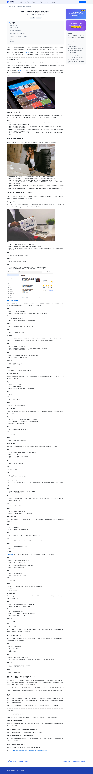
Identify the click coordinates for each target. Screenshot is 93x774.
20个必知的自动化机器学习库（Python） (76, 35)
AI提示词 (25, 768)
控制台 (82, 2)
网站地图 (22, 770)
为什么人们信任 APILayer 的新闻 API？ (18, 36)
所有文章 (9, 6)
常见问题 (12, 41)
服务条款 (14, 770)
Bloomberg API (12, 300)
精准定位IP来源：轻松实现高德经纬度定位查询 (76, 38)
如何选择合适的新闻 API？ (16, 30)
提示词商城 (26, 2)
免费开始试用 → (76, 15)
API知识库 (46, 2)
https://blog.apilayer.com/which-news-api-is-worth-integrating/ (30, 750)
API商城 (20, 2)
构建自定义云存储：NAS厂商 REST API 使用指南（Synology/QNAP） (76, 58)
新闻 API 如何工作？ (14, 28)
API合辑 (32, 17)
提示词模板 (21, 768)
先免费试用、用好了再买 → (76, 27)
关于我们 (8, 770)
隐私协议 (18, 770)
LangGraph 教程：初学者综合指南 (75, 55)
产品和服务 (53, 2)
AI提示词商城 (29, 768)
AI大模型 (33, 2)
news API (27, 52)
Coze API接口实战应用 (72, 46)
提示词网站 (34, 768)
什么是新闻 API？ (14, 25)
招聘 (12, 770)
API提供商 (39, 2)
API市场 (55, 768)
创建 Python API (71, 54)
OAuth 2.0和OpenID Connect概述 (74, 41)
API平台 (12, 768)
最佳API (14, 6)
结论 (11, 39)
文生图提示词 (50, 768)
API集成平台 (16, 768)
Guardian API (10, 554)
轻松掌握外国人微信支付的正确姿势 (75, 50)
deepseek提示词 (45, 768)
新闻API (39, 17)
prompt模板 (39, 768)
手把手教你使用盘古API (72, 52)
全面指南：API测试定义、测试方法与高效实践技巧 (76, 43)
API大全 (8, 768)
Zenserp (19, 688)
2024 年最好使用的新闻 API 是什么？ (18, 33)
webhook (19, 70)
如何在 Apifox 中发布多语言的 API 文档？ (76, 48)
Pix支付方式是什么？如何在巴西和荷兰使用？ (76, 62)
